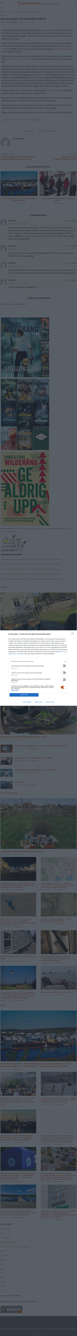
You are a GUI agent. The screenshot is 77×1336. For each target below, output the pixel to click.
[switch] (63, 665)
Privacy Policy (50, 702)
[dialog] (38, 668)
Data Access (38, 702)
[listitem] (38, 661)
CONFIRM (24, 695)
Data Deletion (27, 702)
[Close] (73, 634)
